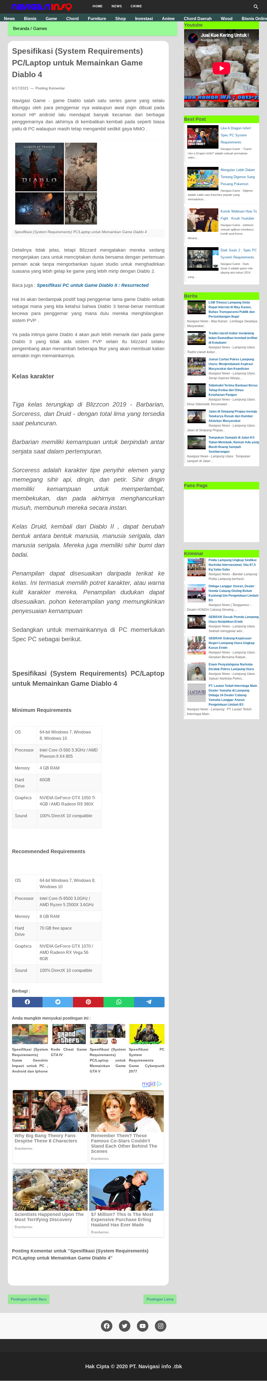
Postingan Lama (160, 1299)
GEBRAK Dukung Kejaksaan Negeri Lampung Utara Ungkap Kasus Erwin (231, 643)
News (117, 6)
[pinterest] (88, 1002)
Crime (136, 6)
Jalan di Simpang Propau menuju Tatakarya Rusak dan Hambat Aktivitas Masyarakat (233, 416)
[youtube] (142, 1326)
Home (98, 6)
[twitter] (58, 1002)
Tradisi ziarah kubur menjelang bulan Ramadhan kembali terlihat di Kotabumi (233, 337)
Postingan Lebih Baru (28, 1299)
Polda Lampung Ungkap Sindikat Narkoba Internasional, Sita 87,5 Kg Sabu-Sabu (233, 564)
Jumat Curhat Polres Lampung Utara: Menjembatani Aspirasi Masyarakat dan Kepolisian (231, 364)
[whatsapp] (119, 1002)
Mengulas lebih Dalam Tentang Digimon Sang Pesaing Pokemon (238, 177)
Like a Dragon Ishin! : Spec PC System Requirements (237, 135)
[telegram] (149, 1002)
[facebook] (27, 1002)
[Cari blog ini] (256, 7)
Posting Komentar (50, 88)
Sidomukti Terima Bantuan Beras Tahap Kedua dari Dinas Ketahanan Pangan (233, 390)
